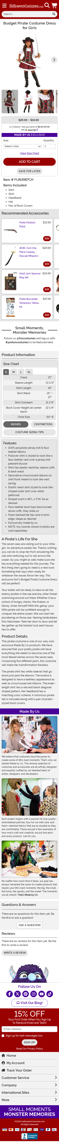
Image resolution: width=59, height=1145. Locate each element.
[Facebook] (9, 994)
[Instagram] (33, 994)
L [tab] (21, 372)
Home (11, 1056)
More (5, 1100)
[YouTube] (41, 994)
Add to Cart (29, 162)
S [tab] (6, 372)
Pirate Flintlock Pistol (27, 224)
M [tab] (13, 372)
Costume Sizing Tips (29, 432)
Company (9, 1085)
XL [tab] (28, 372)
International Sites (15, 1093)
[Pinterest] (25, 994)
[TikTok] (49, 994)
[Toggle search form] (47, 5)
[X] (17, 994)
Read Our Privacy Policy (29, 1048)
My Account (16, 1063)
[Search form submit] (53, 14)
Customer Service (15, 1078)
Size (5, 140)
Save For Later (29, 171)
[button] (54, 5)
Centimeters (43, 424)
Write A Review (15, 952)
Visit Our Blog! (31, 1003)
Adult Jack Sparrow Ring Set (30, 275)
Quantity (48, 140)
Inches (16, 424)
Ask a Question (29, 925)
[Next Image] (54, 60)
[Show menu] (4, 5)
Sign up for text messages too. (24, 1035)
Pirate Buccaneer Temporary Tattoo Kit (29, 303)
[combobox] (26, 14)
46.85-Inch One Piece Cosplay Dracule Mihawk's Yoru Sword (28, 254)
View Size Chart (29, 153)
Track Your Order (19, 1070)
